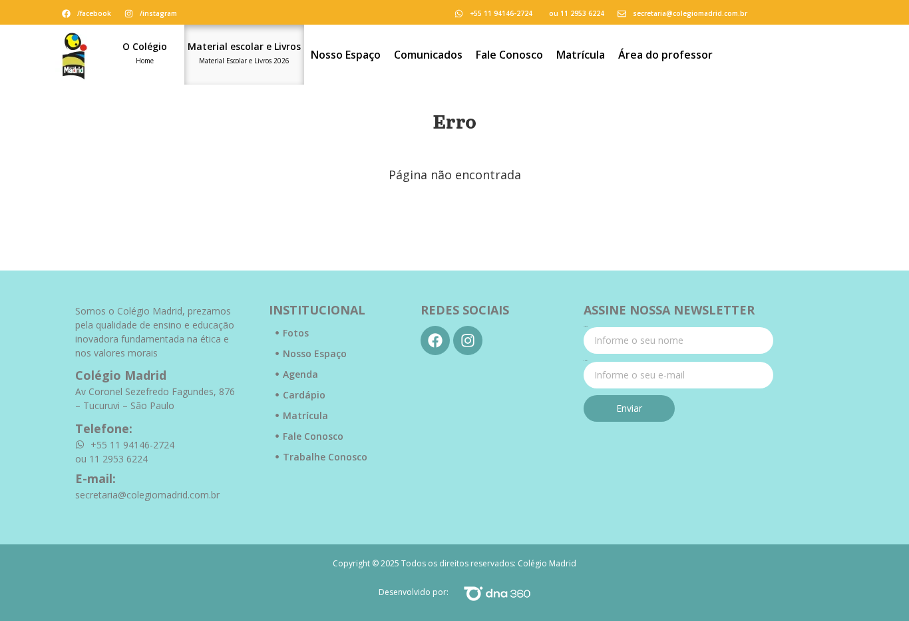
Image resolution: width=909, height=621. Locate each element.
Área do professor (665, 54)
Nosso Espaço (346, 54)
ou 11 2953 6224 (576, 13)
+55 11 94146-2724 (501, 13)
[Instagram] (467, 340)
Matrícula (580, 54)
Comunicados (428, 54)
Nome (586, 326)
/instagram (158, 13)
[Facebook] (435, 340)
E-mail (586, 361)
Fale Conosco (509, 54)
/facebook (94, 13)
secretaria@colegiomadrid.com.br (690, 13)
